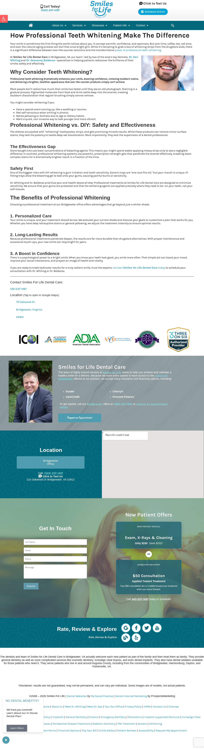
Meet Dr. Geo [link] (94, 706)
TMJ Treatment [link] (126, 723)
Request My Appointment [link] (171, 730)
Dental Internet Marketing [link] (131, 696)
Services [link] (77, 25)
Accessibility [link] (146, 730)
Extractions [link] (135, 717)
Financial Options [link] (69, 730)
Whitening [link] (155, 723)
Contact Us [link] (159, 706)
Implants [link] (57, 717)
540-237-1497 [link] (18, 289)
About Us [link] (57, 25)
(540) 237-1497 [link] (50, 10)
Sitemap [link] (173, 706)
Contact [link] (140, 25)
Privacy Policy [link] (133, 706)
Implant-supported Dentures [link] (162, 717)
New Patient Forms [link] (44, 730)
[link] (4, 19)
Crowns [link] (93, 717)
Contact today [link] (139, 267)
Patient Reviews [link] (126, 730)
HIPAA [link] (147, 706)
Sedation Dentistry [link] (103, 723)
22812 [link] (20, 317)
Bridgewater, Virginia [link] (29, 309)
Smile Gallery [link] (107, 730)
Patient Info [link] (120, 25)
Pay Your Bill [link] (89, 730)
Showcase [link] (98, 25)
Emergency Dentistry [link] (113, 717)
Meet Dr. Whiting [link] (75, 706)
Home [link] (45, 706)
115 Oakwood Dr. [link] (25, 302)
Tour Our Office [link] (114, 706)
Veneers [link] (142, 723)
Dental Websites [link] (77, 696)
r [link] (95, 404)
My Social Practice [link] (102, 696)
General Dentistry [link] (76, 717)
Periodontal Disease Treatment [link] (71, 723)
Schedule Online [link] (155, 11)
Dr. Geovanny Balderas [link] (40, 60)
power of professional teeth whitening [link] (138, 50)
